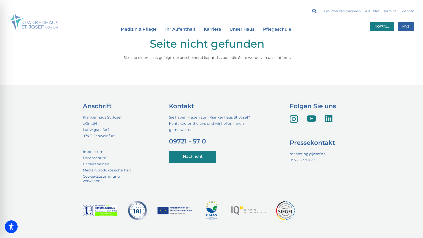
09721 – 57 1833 (302, 160)
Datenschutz (94, 158)
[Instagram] (294, 119)
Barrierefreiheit (96, 164)
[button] (314, 11)
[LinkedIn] (328, 118)
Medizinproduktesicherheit (107, 170)
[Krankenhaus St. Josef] (33, 22)
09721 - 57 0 (187, 141)
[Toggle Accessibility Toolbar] (11, 227)
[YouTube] (311, 118)
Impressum (93, 152)
